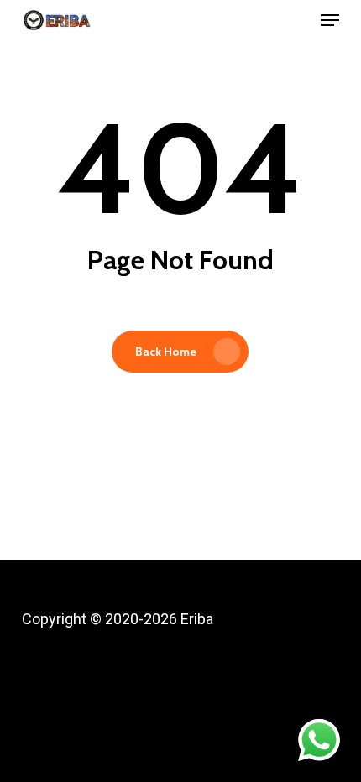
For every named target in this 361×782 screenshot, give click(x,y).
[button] (330, 20)
